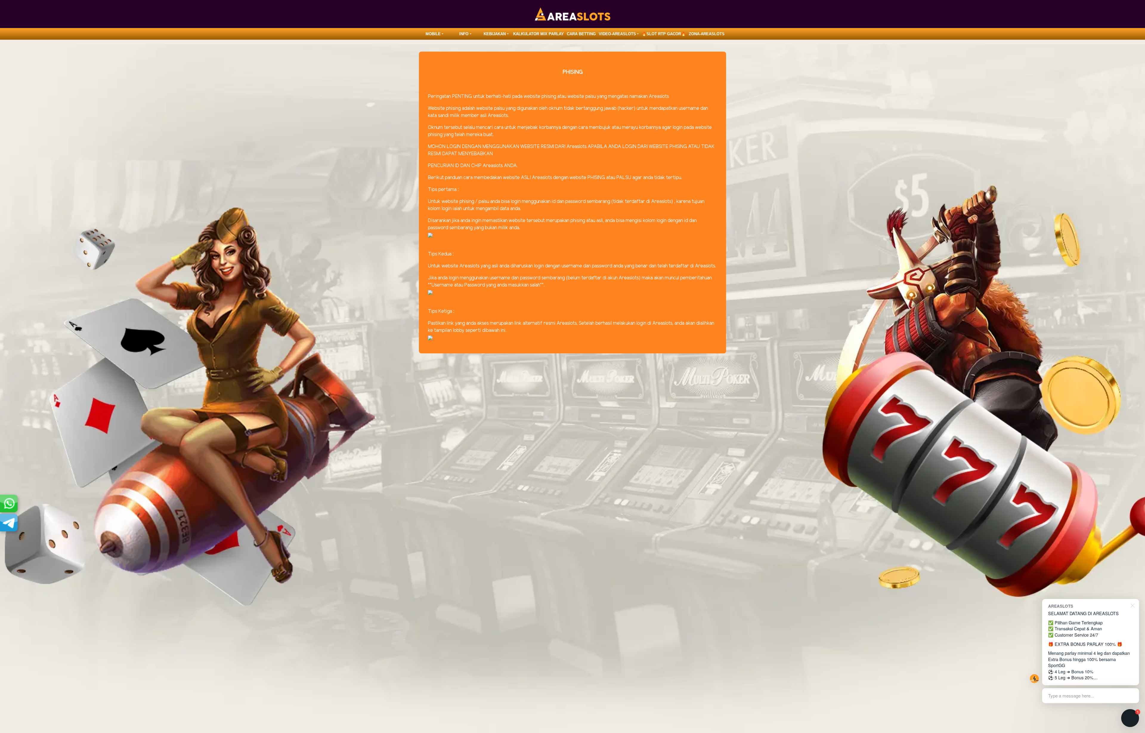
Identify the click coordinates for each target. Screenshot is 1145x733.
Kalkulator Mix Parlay (538, 34)
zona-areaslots (707, 34)
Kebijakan (495, 34)
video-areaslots (617, 34)
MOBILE (433, 34)
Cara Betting (581, 34)
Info (463, 34)
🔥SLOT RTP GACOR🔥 (664, 34)
